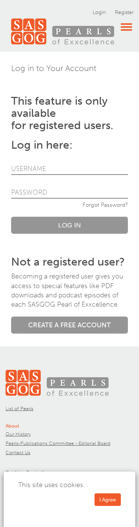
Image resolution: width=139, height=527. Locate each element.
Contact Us (18, 452)
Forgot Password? (105, 205)
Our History (18, 434)
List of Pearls (19, 408)
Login (99, 12)
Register (124, 12)
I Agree (107, 500)
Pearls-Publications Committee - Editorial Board (58, 443)
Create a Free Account (69, 325)
